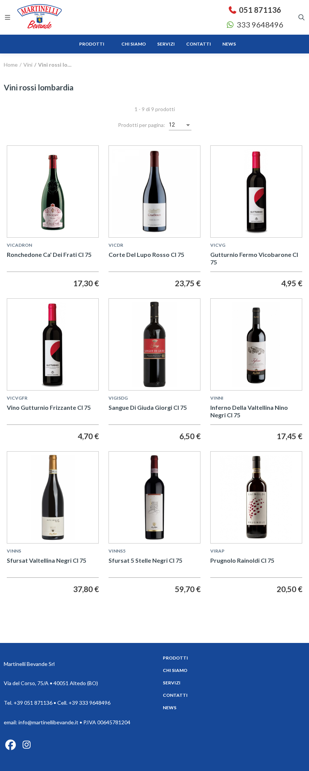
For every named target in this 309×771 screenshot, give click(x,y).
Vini (27, 64)
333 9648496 (259, 24)
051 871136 (259, 9)
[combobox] (180, 125)
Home (11, 64)
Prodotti (175, 658)
